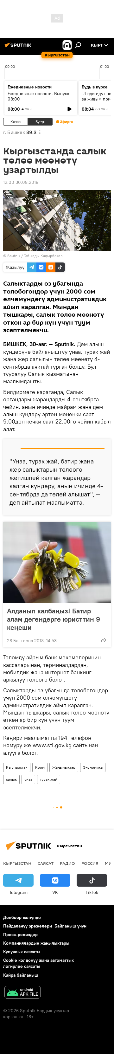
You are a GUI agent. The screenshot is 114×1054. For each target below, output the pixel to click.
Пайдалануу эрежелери (27, 926)
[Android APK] (22, 993)
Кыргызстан (17, 767)
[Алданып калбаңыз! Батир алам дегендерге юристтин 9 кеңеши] (57, 562)
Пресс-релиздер (20, 934)
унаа (28, 779)
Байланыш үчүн (70, 926)
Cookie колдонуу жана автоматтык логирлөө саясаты (38, 963)
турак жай (48, 779)
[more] (103, 640)
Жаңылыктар (63, 767)
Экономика (93, 767)
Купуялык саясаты (21, 951)
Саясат (46, 863)
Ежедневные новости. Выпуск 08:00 (38, 96)
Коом (40, 767)
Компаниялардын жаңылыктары (36, 943)
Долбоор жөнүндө (22, 917)
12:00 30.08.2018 (20, 182)
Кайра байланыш (20, 975)
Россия (89, 863)
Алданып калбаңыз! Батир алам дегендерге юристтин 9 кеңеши (53, 619)
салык (11, 779)
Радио (67, 863)
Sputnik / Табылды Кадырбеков (34, 255)
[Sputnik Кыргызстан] (19, 47)
